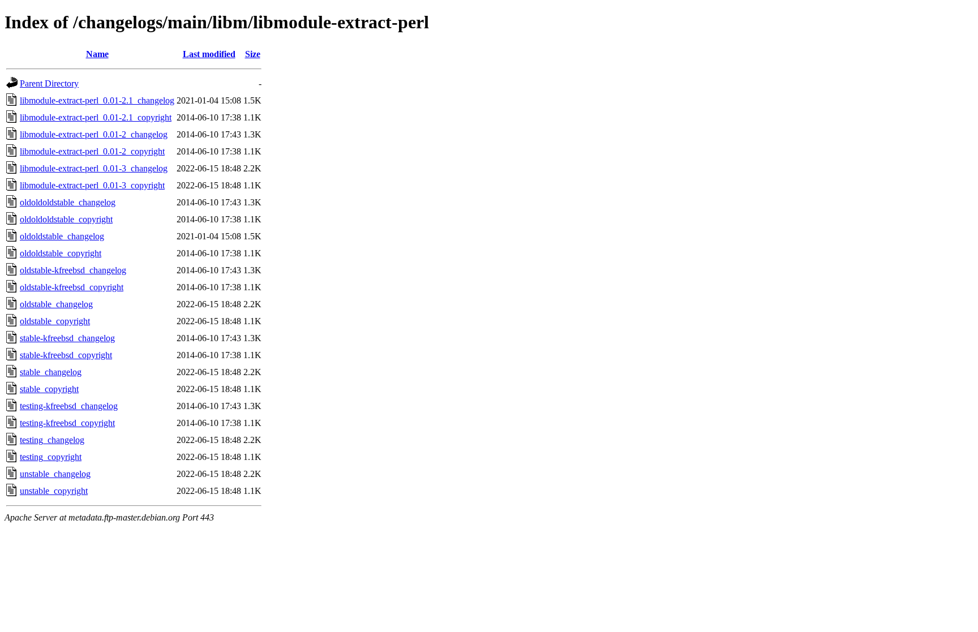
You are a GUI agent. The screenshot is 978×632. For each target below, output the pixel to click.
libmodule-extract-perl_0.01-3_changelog (94, 168)
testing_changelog (52, 440)
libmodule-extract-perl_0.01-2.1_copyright (95, 117)
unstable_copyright (54, 491)
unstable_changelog (55, 474)
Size (252, 54)
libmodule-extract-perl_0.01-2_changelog (94, 134)
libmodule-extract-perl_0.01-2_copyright (92, 151)
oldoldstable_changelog (62, 236)
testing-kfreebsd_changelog (69, 406)
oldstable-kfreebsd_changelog (73, 270)
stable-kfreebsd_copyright (66, 355)
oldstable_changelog (56, 304)
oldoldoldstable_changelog (67, 202)
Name (97, 54)
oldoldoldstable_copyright (66, 219)
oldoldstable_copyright (60, 253)
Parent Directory (49, 83)
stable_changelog (51, 372)
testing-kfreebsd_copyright (67, 423)
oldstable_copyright (55, 321)
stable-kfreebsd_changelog (67, 338)
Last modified (209, 54)
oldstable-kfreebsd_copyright (71, 287)
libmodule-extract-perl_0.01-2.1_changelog (97, 100)
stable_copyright (49, 389)
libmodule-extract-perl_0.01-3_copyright (92, 185)
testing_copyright (51, 457)
